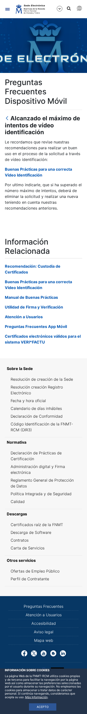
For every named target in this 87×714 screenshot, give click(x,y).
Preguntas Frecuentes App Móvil (36, 326)
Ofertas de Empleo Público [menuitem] (35, 571)
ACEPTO (43, 707)
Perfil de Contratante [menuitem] (30, 578)
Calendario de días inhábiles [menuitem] (36, 408)
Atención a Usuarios (24, 316)
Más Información (36, 697)
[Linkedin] (63, 653)
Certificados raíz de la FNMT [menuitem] (37, 524)
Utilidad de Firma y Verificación (34, 307)
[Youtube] (44, 653)
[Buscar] (68, 8)
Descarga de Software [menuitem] (31, 532)
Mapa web (43, 640)
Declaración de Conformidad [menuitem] (37, 416)
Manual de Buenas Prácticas (31, 297)
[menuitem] (43, 368)
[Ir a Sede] (29, 9)
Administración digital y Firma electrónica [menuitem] (38, 469)
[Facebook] (24, 653)
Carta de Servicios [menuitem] (27, 548)
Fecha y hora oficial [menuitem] (28, 400)
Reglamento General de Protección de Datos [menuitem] (42, 483)
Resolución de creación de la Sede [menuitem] (42, 379)
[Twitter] (34, 653)
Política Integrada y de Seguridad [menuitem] (41, 493)
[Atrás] (7, 118)
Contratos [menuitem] (20, 540)
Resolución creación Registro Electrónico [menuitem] (37, 390)
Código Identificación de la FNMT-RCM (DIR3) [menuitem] (42, 427)
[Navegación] (7, 9)
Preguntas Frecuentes (43, 606)
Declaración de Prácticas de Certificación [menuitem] (36, 455)
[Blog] (53, 653)
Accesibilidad (43, 623)
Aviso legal (43, 631)
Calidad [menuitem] (18, 501)
